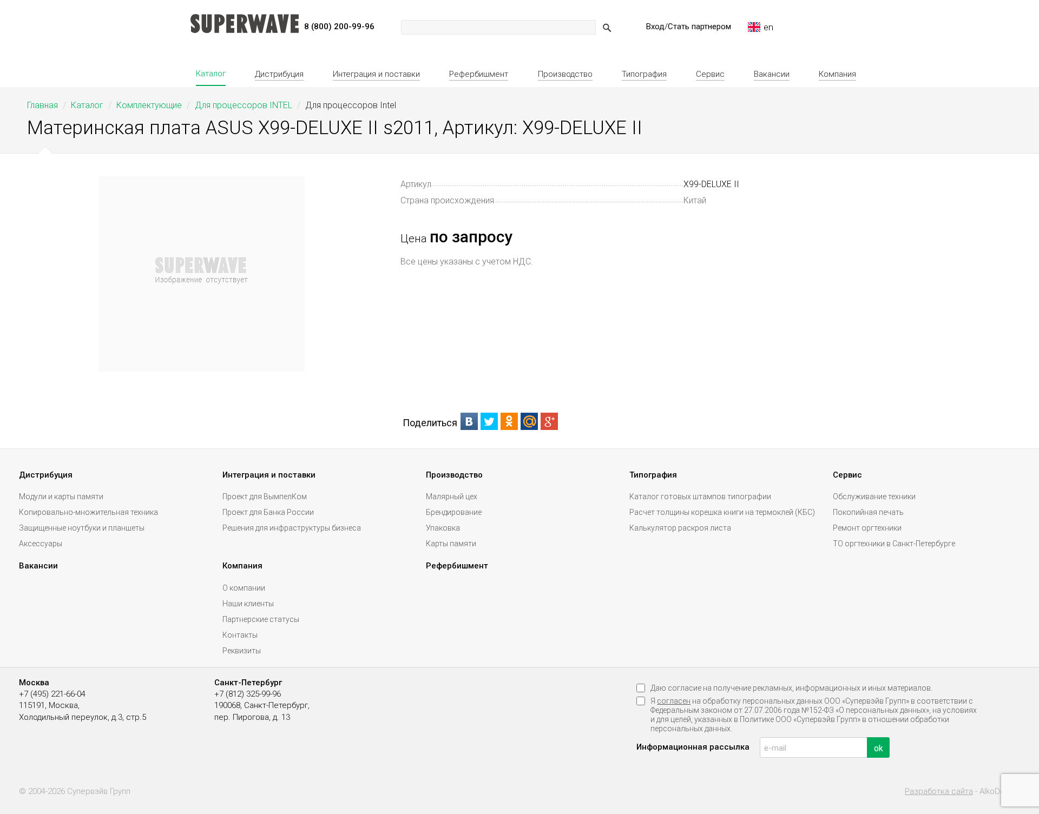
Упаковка (443, 528)
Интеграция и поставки (376, 74)
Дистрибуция (279, 74)
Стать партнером (699, 26)
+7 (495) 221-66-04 (52, 694)
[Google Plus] (550, 421)
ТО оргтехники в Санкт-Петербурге (894, 543)
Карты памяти (451, 543)
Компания (837, 74)
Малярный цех (451, 496)
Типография (644, 74)
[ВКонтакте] (469, 421)
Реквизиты (241, 650)
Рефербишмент (478, 74)
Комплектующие (149, 105)
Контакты (240, 635)
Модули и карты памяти (61, 496)
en (768, 27)
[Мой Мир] (530, 421)
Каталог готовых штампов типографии (700, 496)
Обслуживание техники (874, 496)
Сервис (710, 74)
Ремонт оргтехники (867, 528)
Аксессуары (40, 543)
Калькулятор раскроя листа (680, 528)
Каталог (211, 73)
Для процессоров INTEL (243, 105)
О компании (243, 588)
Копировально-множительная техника (88, 512)
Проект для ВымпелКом (264, 496)
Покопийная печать (868, 512)
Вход (655, 26)
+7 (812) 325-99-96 (247, 694)
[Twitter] (489, 421)
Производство (565, 74)
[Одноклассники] (509, 421)
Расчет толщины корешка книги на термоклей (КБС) (722, 512)
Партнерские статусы (260, 619)
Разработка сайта (939, 791)
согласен (674, 701)
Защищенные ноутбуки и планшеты (81, 528)
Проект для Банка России (268, 512)
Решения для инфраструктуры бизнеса (291, 528)
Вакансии (772, 74)
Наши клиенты (248, 603)
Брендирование (454, 512)
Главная (42, 105)
